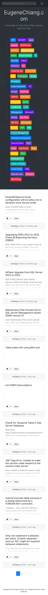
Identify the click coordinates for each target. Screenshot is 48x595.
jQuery (25, 102)
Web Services (17, 174)
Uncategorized (17, 159)
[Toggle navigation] (42, 3)
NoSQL (14, 128)
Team (34, 148)
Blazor (24, 61)
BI (35, 55)
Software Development (20, 138)
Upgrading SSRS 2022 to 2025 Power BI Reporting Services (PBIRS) (22, 237)
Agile (31, 40)
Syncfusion (23, 148)
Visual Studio (16, 169)
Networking (26, 122)
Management (16, 112)
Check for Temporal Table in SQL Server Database (23, 424)
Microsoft (29, 112)
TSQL (23, 153)
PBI (29, 128)
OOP (22, 128)
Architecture (25, 45)
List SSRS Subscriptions (18, 385)
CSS (13, 76)
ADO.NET (22, 40)
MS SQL (14, 122)
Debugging (22, 76)
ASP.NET (14, 50)
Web (27, 169)
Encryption (15, 81)
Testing (14, 153)
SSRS (13, 148)
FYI (30, 86)
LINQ (26, 107)
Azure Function (25, 55)
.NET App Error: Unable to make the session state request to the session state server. (23, 463)
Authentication (27, 50)
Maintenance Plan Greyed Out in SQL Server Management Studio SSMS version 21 (23, 313)
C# (23, 66)
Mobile (14, 117)
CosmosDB (30, 71)
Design (33, 76)
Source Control (17, 143)
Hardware (24, 91)
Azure (13, 55)
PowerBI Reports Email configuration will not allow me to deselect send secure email (23, 200)
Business (15, 66)
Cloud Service (17, 71)
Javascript (15, 102)
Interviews (25, 97)
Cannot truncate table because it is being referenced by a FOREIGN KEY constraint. (23, 501)
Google (14, 91)
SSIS (29, 143)
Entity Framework (18, 86)
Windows (30, 174)
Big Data (14, 61)
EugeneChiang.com (21, 589)
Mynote (24, 591)
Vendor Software (18, 164)
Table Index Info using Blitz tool (22, 347)
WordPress (16, 179)
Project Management (19, 133)
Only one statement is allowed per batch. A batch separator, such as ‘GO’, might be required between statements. (22, 540)
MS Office (24, 117)
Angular (14, 45)
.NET (13, 40)
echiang (14, 226)
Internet (14, 97)
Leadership (16, 107)
